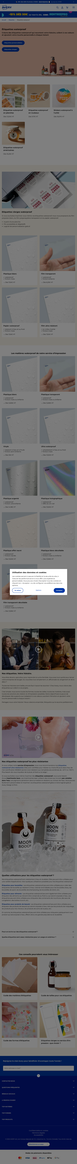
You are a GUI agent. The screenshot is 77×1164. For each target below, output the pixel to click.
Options (38, 590)
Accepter (59, 590)
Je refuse (18, 590)
